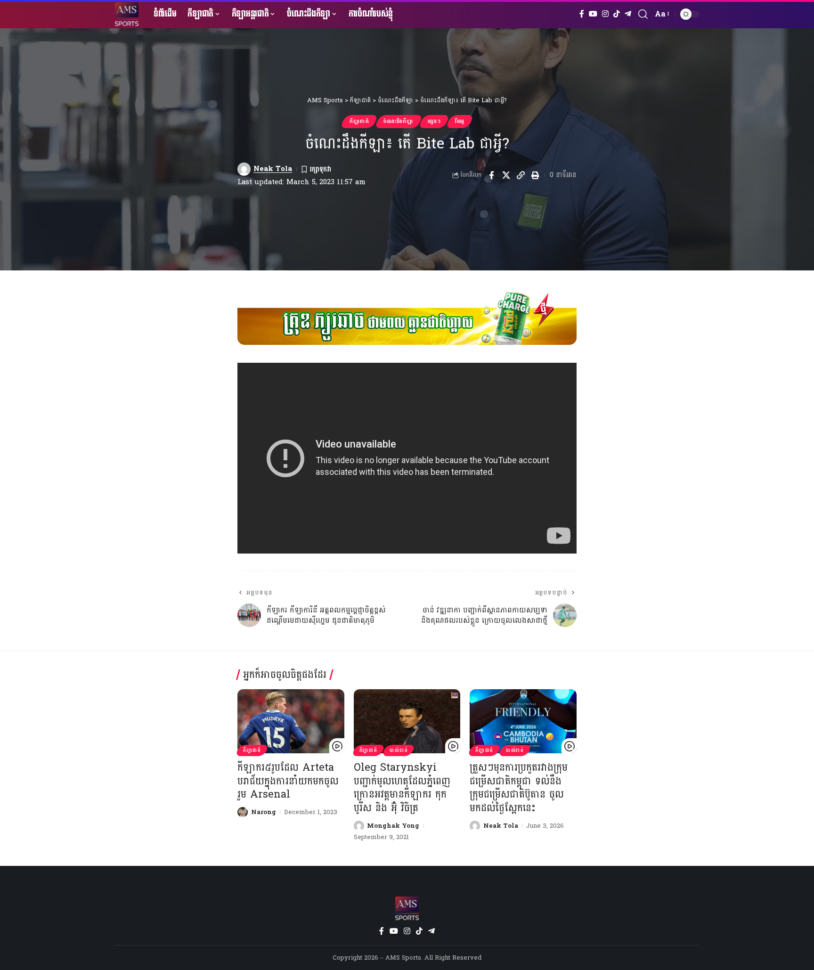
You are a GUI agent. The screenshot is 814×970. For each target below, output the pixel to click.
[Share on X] (506, 175)
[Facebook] (581, 14)
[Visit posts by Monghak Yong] (359, 826)
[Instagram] (605, 14)
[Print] (535, 175)
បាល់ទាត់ (398, 750)
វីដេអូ (459, 121)
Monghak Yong (393, 826)
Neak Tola (272, 169)
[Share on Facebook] (491, 175)
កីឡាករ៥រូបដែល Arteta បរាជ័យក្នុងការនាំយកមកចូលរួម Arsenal (288, 781)
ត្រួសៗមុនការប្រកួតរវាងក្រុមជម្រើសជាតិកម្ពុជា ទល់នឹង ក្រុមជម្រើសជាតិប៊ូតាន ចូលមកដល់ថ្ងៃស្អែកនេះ (519, 787)
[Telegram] (628, 14)
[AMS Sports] (126, 14)
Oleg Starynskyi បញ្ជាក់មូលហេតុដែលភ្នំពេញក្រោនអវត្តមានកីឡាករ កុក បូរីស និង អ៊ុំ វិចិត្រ (402, 787)
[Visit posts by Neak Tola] (244, 169)
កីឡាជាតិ (359, 121)
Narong (263, 812)
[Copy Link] (520, 175)
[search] (643, 14)
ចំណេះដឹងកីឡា (398, 121)
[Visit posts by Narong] (242, 812)
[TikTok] (616, 14)
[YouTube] (593, 14)
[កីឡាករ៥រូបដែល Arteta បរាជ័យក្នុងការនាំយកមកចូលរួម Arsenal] (290, 721)
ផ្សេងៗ (434, 121)
